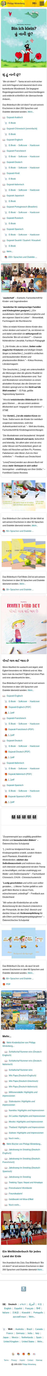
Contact (30, 1360)
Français (29, 1308)
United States (28, 1341)
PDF (6, 984)
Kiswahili (26, 1312)
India (30, 1333)
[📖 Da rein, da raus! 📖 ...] (23, 959)
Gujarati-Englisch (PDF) (18, 707)
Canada (39, 1329)
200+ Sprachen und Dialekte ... (21, 257)
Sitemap (39, 1360)
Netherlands (27, 1337)
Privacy (14, 1360)
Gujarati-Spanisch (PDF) (18, 796)
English (7, 1308)
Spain (39, 1337)
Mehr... (32, 1317)
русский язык (19, 1317)
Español (18, 1308)
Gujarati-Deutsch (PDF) (17, 752)
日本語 (15, 1312)
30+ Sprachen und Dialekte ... (18, 589)
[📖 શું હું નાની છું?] (24, 67)
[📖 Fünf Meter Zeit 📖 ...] (23, 570)
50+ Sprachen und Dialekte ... (18, 531)
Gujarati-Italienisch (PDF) (18, 774)
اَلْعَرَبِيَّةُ (32, 1304)
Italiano (5, 1312)
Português (38, 1312)
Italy (37, 1333)
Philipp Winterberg (15, 3)
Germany (20, 1333)
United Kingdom (11, 1341)
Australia (19, 1329)
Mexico (15, 1337)
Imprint (22, 1360)
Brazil (29, 1329)
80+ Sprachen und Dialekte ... (18, 978)
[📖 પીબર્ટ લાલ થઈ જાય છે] (24, 653)
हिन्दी (38, 1308)
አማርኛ (23, 1304)
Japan (6, 1337)
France (9, 1333)
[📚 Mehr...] (24, 1029)
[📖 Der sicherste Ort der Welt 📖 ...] (23, 511)
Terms (6, 1360)
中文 (40, 1304)
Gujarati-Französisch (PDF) (19, 729)
